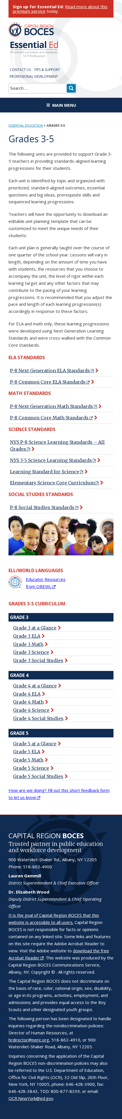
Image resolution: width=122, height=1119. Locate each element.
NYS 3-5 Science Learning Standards (51, 460)
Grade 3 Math (28, 644)
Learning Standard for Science (44, 471)
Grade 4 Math (28, 702)
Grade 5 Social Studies (38, 776)
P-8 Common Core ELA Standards (47, 382)
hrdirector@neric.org (29, 1040)
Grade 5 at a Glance (34, 743)
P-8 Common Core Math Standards (49, 418)
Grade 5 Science (31, 768)
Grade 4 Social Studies (38, 718)
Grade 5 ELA (26, 751)
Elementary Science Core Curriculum (52, 483)
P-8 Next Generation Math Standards (51, 406)
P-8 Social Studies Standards (42, 507)
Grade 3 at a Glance (34, 628)
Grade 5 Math (28, 760)
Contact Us (20, 69)
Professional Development (34, 76)
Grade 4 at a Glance (35, 686)
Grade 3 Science (31, 652)
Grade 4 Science (31, 710)
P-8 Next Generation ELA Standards (50, 370)
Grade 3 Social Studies (38, 660)
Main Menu (64, 105)
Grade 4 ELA (27, 694)
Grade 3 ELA (26, 636)
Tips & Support (47, 69)
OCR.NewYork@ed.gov (31, 1098)
